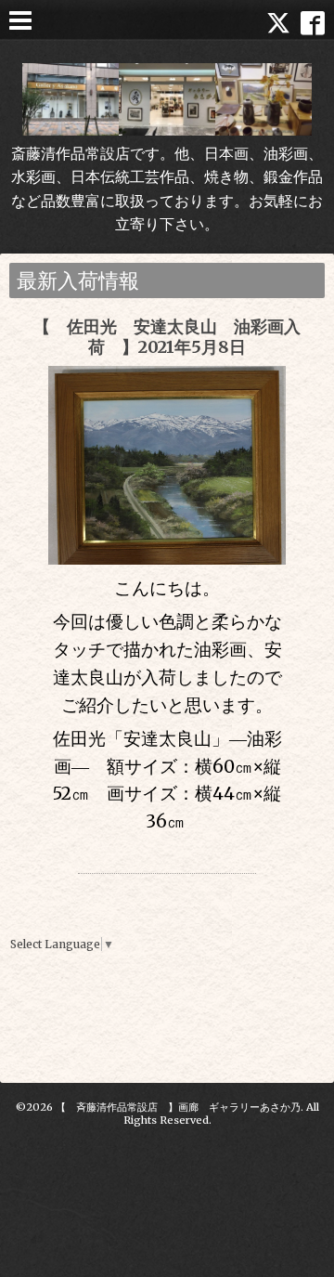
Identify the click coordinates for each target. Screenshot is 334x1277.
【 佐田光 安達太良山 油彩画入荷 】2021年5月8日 (167, 337)
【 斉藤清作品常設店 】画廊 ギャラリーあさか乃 (178, 1107)
